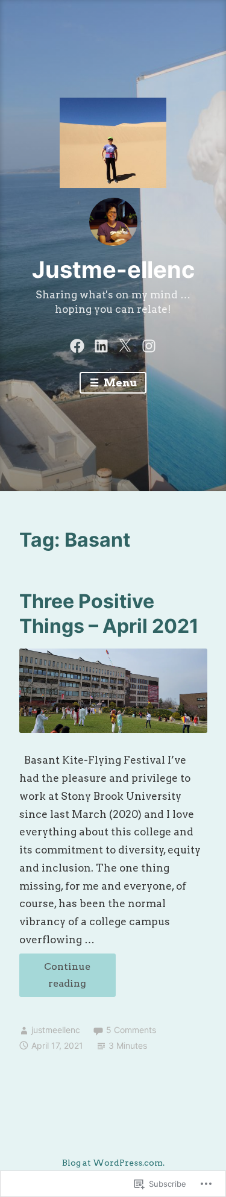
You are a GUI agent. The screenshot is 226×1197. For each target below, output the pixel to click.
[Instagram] (148, 344)
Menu (119, 383)
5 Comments (131, 1030)
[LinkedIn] (101, 344)
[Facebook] (77, 344)
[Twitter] (124, 344)
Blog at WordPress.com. (113, 1162)
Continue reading (55, 979)
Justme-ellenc (113, 269)
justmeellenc (55, 1030)
